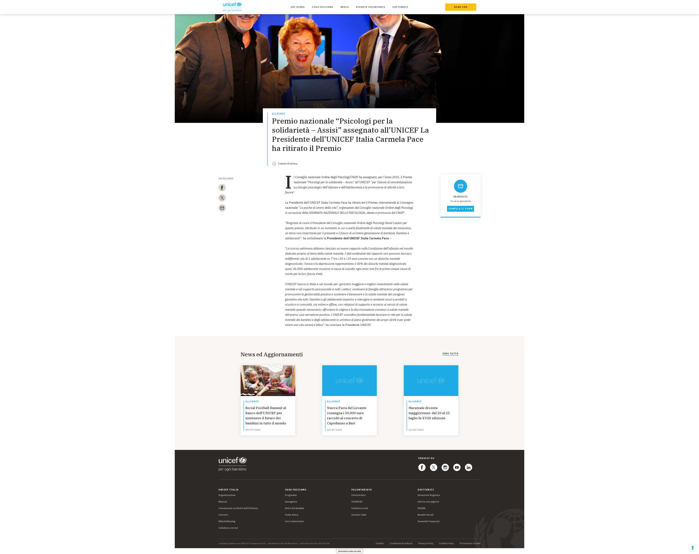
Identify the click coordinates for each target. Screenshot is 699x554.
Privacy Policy (425, 543)
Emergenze (291, 501)
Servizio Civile (358, 514)
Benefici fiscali (425, 514)
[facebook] (222, 188)
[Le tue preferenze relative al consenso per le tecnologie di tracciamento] (692, 547)
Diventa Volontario (370, 7)
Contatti (223, 514)
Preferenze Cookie (470, 543)
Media (345, 7)
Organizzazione (227, 495)
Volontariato (358, 495)
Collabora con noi (228, 528)
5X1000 (421, 508)
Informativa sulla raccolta (349, 551)
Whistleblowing (226, 521)
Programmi (291, 495)
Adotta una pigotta (428, 501)
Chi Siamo (298, 7)
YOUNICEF (357, 501)
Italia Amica (291, 514)
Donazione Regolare (429, 495)
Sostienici (400, 7)
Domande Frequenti (428, 521)
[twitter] (222, 198)
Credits (380, 543)
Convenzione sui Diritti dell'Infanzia (238, 508)
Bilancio (222, 501)
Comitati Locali (359, 508)
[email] (222, 208)
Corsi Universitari (294, 521)
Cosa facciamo (322, 7)
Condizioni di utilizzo (401, 543)
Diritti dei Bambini (294, 508)
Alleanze (278, 114)
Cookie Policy (446, 543)
